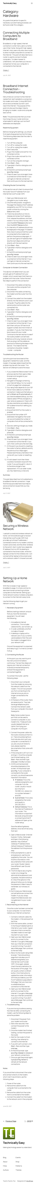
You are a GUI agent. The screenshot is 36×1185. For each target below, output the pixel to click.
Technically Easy (9, 3)
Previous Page (9, 1121)
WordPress (29, 1181)
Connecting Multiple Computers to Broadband (16, 36)
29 (28, 1121)
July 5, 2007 (6, 567)
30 (30, 1121)
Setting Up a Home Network (15, 579)
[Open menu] (32, 3)
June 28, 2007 (7, 1106)
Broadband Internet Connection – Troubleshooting (15, 89)
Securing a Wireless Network (15, 527)
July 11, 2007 (6, 493)
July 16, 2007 (7, 75)
